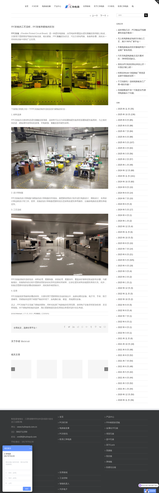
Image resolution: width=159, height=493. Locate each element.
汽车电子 (63, 489)
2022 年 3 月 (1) (125, 333)
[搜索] (129, 6)
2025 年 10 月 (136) (126, 114)
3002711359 (21, 432)
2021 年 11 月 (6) (125, 338)
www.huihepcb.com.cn (27, 427)
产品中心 (110, 417)
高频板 (109, 450)
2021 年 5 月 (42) (125, 372)
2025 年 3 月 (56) (125, 154)
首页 (61, 417)
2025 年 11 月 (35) (126, 109)
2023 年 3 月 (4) (125, 271)
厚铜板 (109, 462)
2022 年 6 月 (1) (125, 322)
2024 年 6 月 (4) (125, 204)
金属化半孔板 (112, 428)
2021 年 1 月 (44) (125, 389)
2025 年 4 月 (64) (125, 148)
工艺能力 (17, 484)
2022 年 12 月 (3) (125, 288)
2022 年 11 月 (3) (125, 294)
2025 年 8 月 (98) (125, 126)
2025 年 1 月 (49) (125, 165)
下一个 (103, 16)
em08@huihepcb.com (27, 437)
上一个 (95, 16)
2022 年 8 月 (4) (125, 310)
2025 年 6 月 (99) (125, 137)
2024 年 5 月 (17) (125, 210)
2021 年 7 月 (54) (125, 361)
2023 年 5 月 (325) (126, 260)
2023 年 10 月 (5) (125, 238)
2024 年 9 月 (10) (125, 187)
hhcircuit (19, 314)
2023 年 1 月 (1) (125, 282)
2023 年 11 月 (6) (125, 232)
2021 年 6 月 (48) (125, 366)
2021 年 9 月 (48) (125, 350)
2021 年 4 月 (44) (125, 378)
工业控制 (63, 478)
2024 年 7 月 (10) (125, 198)
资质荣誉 (17, 478)
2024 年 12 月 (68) (126, 170)
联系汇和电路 (65, 439)
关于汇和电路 (19, 472)
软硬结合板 (111, 467)
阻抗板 (109, 456)
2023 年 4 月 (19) (125, 266)
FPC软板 (15, 33)
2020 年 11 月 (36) (126, 400)
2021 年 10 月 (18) (126, 344)
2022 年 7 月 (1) (125, 316)
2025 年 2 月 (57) (125, 159)
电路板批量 (64, 428)
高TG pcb (110, 445)
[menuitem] (27, 6)
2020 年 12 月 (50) (126, 394)
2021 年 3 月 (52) (125, 383)
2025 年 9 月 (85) (125, 120)
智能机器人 (64, 484)
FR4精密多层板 (113, 422)
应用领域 (63, 472)
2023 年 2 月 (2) (125, 277)
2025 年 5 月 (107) (126, 142)
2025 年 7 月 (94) (125, 131)
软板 (59, 36)
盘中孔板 (110, 439)
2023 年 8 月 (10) (125, 243)
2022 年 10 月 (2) (125, 299)
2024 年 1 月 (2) (125, 221)
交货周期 (17, 489)
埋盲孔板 (110, 434)
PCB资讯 (37, 314)
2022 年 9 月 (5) (125, 305)
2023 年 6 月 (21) (125, 254)
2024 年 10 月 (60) (126, 182)
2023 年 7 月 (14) (125, 249)
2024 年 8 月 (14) (125, 193)
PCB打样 (64, 422)
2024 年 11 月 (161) (126, 176)
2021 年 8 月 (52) (125, 355)
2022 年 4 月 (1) (125, 327)
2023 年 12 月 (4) (125, 226)
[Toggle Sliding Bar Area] (157, 2)
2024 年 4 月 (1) (125, 215)
